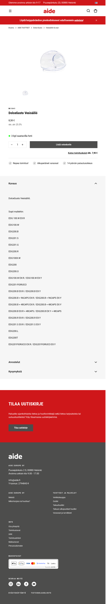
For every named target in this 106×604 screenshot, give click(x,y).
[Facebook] (26, 584)
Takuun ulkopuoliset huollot (64, 509)
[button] (51, 183)
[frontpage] (33, 456)
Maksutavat (14, 542)
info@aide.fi (14, 480)
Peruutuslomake (16, 546)
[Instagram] (11, 584)
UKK (10, 534)
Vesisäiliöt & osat (52, 28)
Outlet (55, 501)
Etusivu (11, 28)
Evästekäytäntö (17, 593)
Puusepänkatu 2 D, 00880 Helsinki (25, 470)
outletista (78, 20)
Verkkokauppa (59, 497)
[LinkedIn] (18, 584)
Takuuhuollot (58, 505)
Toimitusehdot (15, 538)
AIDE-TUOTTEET (24, 28)
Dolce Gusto (37, 28)
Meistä (11, 497)
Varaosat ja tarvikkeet (62, 513)
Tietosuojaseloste (41, 593)
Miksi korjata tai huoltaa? (19, 501)
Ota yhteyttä (14, 526)
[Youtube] (34, 584)
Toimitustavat (14, 530)
